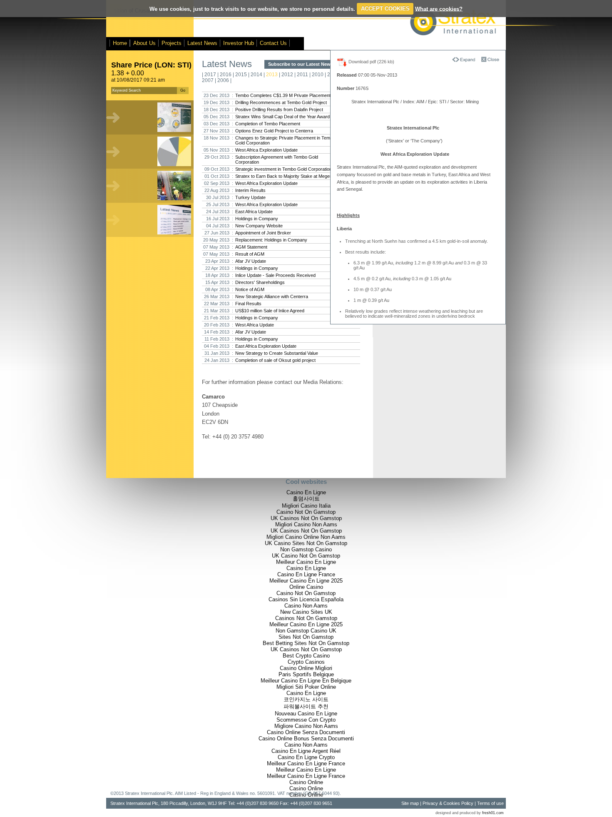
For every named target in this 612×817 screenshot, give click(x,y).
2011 (302, 74)
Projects (172, 43)
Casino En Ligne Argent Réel (306, 751)
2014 (256, 74)
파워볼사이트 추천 (306, 706)
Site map (410, 803)
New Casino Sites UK (306, 612)
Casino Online (306, 782)
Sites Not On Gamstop (306, 637)
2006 (223, 80)
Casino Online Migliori (306, 668)
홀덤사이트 (306, 499)
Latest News (202, 43)
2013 (272, 74)
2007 (208, 80)
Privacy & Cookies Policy (448, 803)
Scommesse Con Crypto (306, 720)
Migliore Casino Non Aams (306, 726)
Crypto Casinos (306, 662)
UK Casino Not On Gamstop (306, 556)
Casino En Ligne (306, 492)
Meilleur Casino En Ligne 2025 (306, 581)
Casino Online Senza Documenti (306, 732)
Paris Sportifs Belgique (306, 674)
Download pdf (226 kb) (370, 61)
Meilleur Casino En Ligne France (306, 763)
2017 (210, 74)
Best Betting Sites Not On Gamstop (306, 643)
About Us (144, 43)
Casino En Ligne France (306, 574)
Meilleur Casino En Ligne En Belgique (306, 681)
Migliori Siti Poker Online (306, 687)
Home (120, 43)
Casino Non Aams (306, 606)
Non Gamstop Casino (306, 549)
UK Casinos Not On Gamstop (306, 518)
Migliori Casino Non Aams (306, 524)
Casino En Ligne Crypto (306, 757)
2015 (241, 74)
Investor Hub (238, 43)
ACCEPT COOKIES (385, 8)
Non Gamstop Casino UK (306, 631)
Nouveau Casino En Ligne (306, 713)
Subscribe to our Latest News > (301, 64)
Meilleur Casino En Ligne (306, 562)
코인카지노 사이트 (306, 699)
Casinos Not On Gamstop (306, 618)
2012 (287, 74)
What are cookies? (439, 8)
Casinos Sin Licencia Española (306, 599)
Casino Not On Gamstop (306, 512)
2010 (317, 74)
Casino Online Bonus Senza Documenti (306, 738)
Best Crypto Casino (306, 656)
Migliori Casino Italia (306, 506)
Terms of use (490, 803)
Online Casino (306, 587)
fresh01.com (493, 813)
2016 (225, 74)
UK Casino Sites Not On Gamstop (306, 543)
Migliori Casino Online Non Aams (306, 537)
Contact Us (273, 43)
